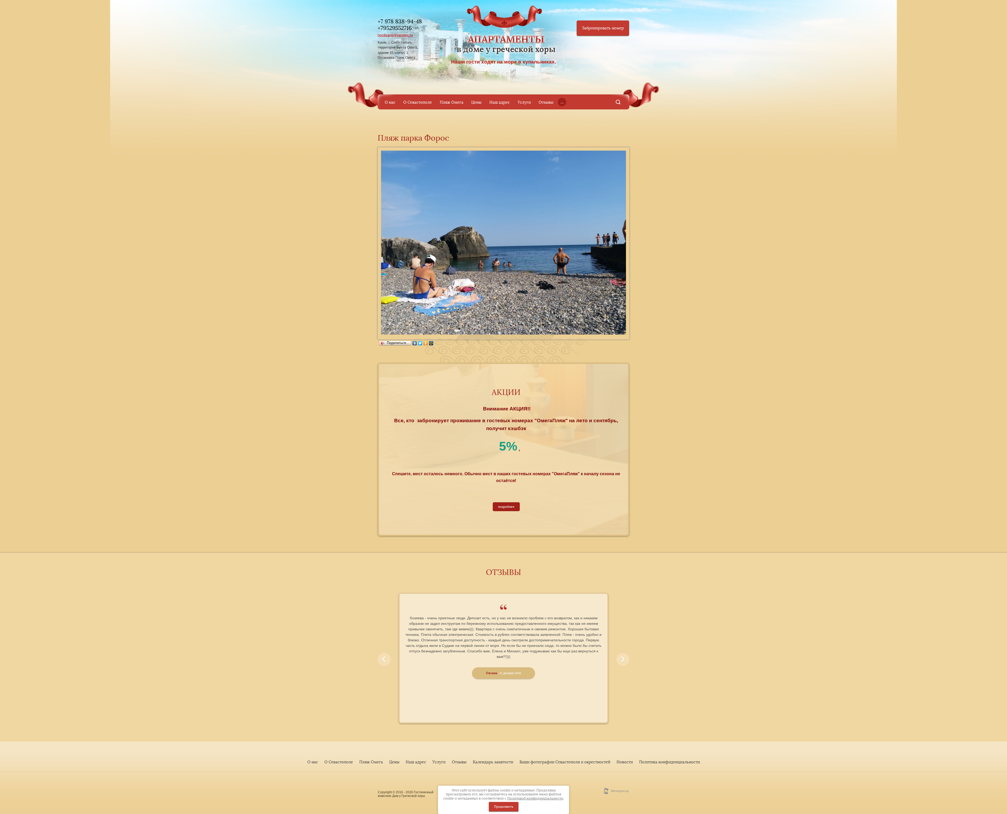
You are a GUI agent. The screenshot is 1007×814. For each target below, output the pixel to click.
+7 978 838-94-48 (400, 21)
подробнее (506, 507)
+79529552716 (395, 28)
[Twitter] (420, 343)
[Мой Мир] (431, 343)
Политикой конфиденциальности (535, 798)
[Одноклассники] (425, 343)
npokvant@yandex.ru (395, 35)
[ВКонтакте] (414, 343)
